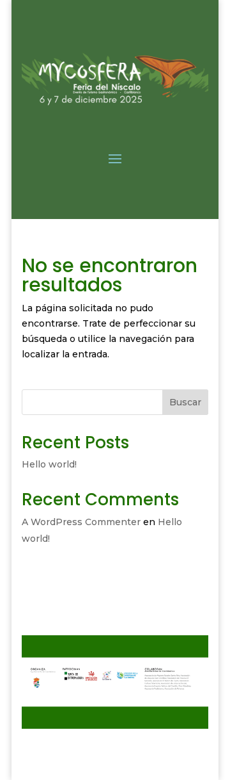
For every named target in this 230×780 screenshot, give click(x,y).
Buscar (185, 402)
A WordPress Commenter (81, 522)
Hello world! (49, 464)
